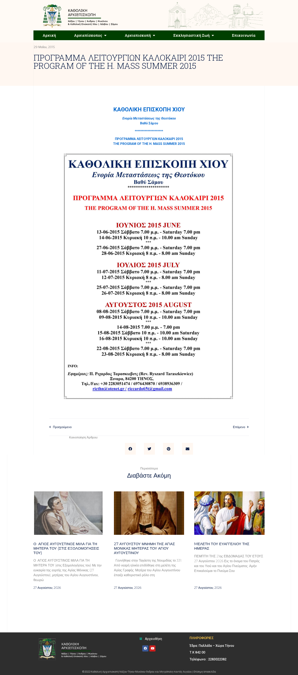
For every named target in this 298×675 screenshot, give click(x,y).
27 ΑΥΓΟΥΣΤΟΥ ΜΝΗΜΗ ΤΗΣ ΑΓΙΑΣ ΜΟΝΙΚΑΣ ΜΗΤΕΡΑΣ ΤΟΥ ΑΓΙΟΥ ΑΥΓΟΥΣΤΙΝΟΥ (144, 548)
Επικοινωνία (243, 35)
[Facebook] (145, 648)
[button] (130, 449)
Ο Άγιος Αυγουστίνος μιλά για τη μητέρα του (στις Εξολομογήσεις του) (66, 548)
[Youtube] (152, 648)
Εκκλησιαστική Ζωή (191, 35)
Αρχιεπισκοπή (138, 35)
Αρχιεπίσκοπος (88, 35)
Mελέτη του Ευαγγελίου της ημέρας (221, 546)
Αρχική (49, 35)
